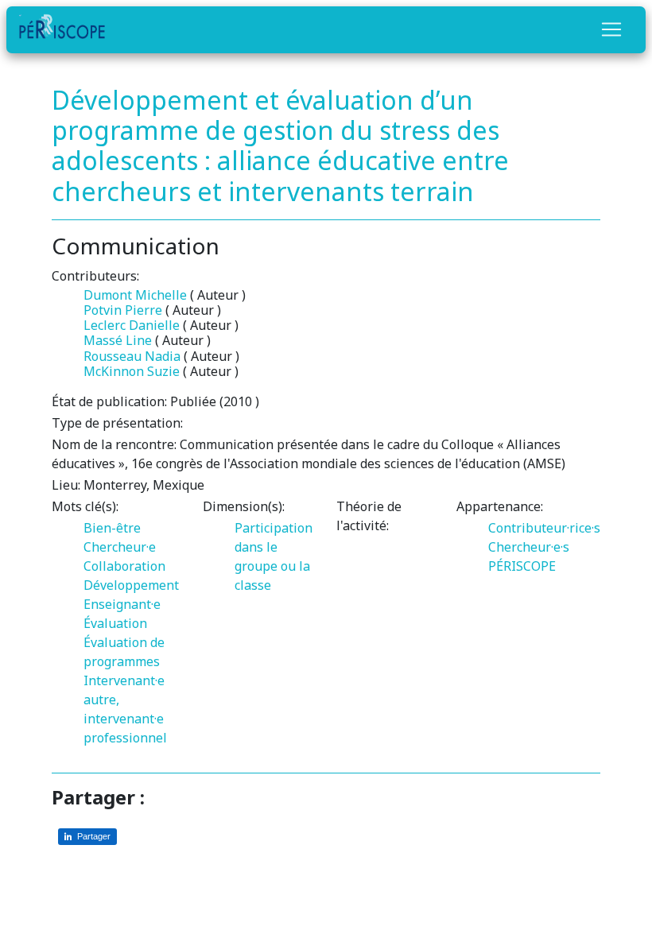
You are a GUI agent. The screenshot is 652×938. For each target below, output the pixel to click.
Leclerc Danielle (131, 325)
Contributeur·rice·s (544, 528)
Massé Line (117, 340)
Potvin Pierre (122, 310)
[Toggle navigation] (611, 29)
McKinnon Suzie (131, 371)
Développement (131, 585)
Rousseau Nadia (131, 356)
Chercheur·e (119, 547)
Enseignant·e (122, 604)
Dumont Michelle (135, 295)
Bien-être (112, 528)
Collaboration (124, 566)
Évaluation (115, 623)
